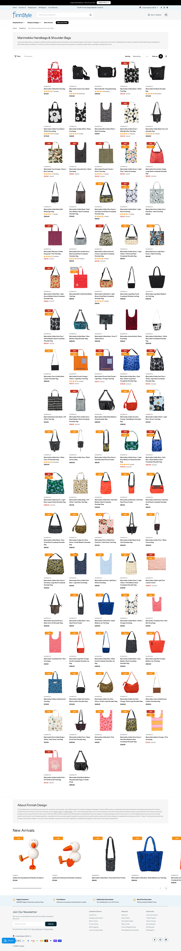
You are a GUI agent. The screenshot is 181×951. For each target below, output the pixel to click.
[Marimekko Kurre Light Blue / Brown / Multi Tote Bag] (157, 235)
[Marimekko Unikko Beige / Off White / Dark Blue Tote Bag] (80, 483)
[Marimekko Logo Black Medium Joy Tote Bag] (157, 277)
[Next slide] (166, 888)
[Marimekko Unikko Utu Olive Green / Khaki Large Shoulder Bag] (106, 682)
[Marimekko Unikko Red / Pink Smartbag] (106, 720)
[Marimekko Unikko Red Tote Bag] (55, 72)
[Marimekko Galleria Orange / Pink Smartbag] (157, 720)
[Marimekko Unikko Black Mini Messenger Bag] (55, 192)
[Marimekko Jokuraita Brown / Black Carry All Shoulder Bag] (55, 604)
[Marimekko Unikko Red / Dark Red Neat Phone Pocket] (131, 483)
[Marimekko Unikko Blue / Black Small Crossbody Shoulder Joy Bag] (106, 642)
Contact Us (22, 7)
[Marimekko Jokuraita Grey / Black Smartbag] (80, 152)
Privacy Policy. (49, 929)
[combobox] (65, 15)
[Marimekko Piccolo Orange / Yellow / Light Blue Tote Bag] (80, 359)
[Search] (90, 15)
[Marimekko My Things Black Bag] (106, 72)
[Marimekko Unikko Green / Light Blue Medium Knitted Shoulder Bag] (131, 440)
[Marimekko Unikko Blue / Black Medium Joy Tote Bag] (106, 604)
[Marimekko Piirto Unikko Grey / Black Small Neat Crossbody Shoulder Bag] (80, 235)
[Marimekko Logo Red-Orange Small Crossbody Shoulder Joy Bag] (80, 642)
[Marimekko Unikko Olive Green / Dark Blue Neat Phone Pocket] (106, 440)
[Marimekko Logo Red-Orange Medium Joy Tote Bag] (157, 642)
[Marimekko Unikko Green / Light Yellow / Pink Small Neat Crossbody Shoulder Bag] (131, 235)
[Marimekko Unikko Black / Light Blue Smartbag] (131, 192)
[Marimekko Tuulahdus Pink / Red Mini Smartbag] (157, 604)
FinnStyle (21, 946)
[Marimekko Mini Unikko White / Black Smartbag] (106, 112)
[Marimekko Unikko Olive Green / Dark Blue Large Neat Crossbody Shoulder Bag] (55, 563)
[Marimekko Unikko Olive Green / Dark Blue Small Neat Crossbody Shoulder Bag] (106, 192)
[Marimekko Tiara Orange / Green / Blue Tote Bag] (55, 152)
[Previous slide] (160, 888)
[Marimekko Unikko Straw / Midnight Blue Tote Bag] (131, 112)
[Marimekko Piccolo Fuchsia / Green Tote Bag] (106, 152)
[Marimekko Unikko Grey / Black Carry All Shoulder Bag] (55, 440)
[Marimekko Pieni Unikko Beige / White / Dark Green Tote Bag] (55, 720)
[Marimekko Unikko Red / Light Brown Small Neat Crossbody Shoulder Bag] (106, 277)
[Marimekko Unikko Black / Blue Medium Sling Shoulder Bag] (80, 319)
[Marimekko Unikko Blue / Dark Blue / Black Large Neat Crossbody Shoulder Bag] (131, 359)
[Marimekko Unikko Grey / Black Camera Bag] (80, 440)
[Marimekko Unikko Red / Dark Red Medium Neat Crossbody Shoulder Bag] (106, 483)
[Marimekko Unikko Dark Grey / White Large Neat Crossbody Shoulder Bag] (157, 359)
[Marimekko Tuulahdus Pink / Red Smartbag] (55, 642)
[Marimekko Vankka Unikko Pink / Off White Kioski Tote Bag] (55, 760)
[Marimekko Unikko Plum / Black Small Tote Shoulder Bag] (80, 720)
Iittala (56, 812)
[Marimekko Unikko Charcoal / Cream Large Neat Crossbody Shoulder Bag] (106, 235)
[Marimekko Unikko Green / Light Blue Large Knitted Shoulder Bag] (55, 483)
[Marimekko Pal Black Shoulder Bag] (157, 72)
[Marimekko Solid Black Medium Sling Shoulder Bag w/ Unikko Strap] (80, 760)
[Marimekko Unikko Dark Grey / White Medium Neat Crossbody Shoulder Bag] (55, 319)
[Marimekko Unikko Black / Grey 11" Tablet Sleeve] (106, 319)
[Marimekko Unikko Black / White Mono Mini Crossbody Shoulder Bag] (157, 319)
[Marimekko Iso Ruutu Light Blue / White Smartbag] (106, 563)
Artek (60, 812)
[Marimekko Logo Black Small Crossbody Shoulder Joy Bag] (131, 277)
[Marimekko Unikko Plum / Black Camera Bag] (157, 523)
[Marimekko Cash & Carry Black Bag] (80, 72)
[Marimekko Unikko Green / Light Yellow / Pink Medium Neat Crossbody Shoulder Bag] (131, 563)
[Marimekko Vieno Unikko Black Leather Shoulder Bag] (55, 359)
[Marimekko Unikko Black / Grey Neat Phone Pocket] (80, 604)
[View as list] (166, 56)
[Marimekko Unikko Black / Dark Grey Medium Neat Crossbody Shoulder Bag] (80, 192)
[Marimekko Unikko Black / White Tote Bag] (131, 72)
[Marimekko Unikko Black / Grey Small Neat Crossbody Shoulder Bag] (55, 523)
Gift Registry (42, 7)
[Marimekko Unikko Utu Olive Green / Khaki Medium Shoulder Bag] (80, 523)
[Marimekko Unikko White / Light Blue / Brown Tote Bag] (157, 400)
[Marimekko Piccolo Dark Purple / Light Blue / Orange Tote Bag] (106, 359)
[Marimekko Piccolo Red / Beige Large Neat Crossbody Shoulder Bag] (157, 152)
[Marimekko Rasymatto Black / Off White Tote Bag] (55, 400)
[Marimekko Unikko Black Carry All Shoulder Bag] (157, 112)
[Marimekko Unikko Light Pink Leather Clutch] (157, 563)
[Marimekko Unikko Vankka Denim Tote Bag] (55, 682)
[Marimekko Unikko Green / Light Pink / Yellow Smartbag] (131, 152)
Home (15, 7)
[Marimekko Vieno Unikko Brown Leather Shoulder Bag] (157, 682)
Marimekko (47, 86)
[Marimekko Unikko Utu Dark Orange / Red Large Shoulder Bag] (131, 682)
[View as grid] (160, 56)
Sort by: (127, 56)
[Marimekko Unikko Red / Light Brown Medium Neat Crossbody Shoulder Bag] (55, 277)
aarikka (15, 875)
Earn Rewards (53, 7)
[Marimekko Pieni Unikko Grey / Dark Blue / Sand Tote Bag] (157, 192)
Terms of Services (36, 929)
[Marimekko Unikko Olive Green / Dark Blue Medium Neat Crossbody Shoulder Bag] (131, 720)
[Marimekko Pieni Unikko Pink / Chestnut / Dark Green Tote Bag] (106, 523)
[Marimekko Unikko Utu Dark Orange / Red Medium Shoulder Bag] (131, 400)
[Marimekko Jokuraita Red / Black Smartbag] (131, 319)
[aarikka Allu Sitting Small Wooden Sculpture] (70, 854)
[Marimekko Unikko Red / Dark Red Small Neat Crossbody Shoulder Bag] (157, 483)
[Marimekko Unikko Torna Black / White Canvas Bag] (55, 112)
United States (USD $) (149, 8)
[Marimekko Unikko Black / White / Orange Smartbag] (131, 604)
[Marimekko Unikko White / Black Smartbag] (80, 112)
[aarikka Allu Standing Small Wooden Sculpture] (31, 854)
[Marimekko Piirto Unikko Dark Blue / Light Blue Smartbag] (80, 563)
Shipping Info (32, 7)
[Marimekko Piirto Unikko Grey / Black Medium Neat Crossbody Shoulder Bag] (80, 400)
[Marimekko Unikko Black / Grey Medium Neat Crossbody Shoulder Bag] (131, 642)
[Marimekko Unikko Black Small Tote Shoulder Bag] (131, 523)
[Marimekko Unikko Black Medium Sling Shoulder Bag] (106, 400)
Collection (22, 28)
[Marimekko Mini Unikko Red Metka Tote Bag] (80, 277)
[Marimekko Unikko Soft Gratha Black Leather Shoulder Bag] (80, 682)
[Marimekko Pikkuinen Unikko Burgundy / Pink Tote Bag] (55, 235)
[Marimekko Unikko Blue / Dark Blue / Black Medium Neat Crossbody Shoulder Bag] (157, 440)
